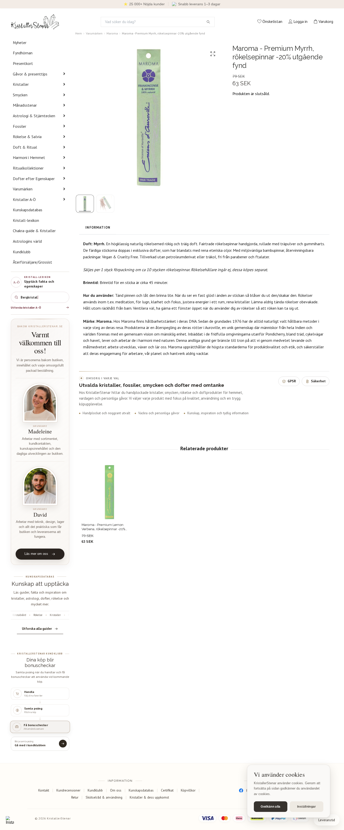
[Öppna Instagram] (10, 820)
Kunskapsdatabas (27, 209)
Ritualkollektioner (28, 168)
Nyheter (19, 42)
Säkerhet (318, 381)
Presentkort (23, 63)
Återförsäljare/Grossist (32, 262)
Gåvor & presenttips (30, 73)
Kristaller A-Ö (24, 199)
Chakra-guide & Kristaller (34, 230)
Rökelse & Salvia (27, 136)
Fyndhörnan (22, 52)
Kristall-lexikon (26, 220)
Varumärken (22, 188)
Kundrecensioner (68, 790)
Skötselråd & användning (104, 797)
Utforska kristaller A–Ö (26, 307)
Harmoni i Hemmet (29, 157)
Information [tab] (97, 227)
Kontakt (43, 790)
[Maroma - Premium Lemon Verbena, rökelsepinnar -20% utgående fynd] (109, 492)
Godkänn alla (270, 806)
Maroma (112, 33)
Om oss (115, 790)
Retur (74, 797)
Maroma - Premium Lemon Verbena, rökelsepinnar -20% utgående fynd (103, 527)
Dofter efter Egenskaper (34, 178)
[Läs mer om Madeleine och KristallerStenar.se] (40, 402)
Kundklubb (21, 251)
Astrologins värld (27, 241)
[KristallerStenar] (35, 21)
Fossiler (19, 126)
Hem (78, 33)
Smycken (20, 94)
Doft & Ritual (25, 147)
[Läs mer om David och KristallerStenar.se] (40, 486)
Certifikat (167, 790)
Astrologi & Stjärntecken (34, 115)
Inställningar (306, 806)
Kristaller (21, 84)
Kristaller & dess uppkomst (149, 797)
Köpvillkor (188, 790)
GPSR (292, 381)
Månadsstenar (25, 105)
